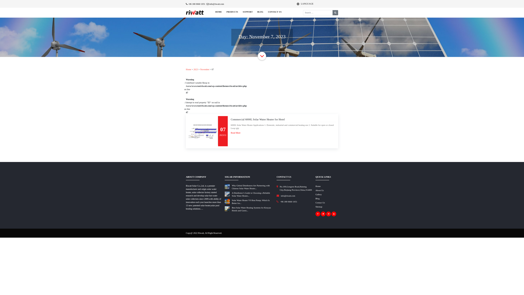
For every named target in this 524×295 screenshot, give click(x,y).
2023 (195, 69)
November (204, 69)
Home (218, 12)
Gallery (318, 194)
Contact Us (275, 12)
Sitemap (318, 207)
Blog (260, 12)
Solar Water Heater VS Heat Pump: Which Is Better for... (251, 201)
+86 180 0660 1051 (196, 4)
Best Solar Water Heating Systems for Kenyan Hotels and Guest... (251, 209)
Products (232, 12)
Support (248, 12)
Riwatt (201, 233)
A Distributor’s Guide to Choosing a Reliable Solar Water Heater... (251, 194)
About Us (319, 190)
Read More (235, 133)
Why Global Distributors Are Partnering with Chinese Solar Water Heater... (251, 187)
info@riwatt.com (216, 4)
